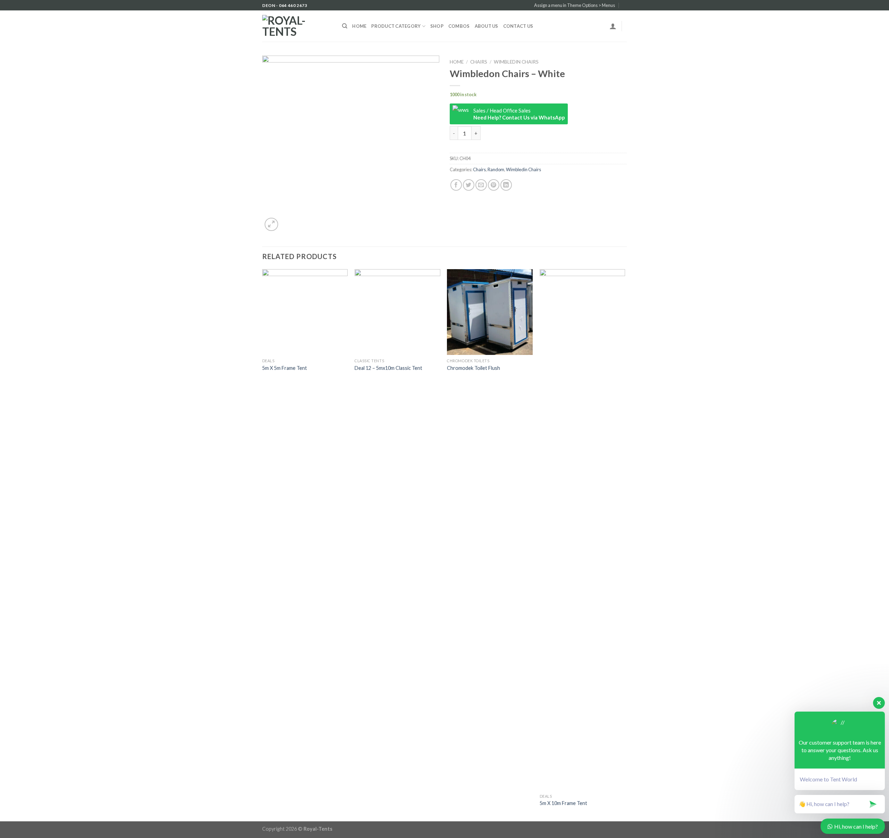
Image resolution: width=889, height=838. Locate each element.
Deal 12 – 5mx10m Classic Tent (388, 368)
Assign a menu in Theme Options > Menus (574, 5)
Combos (459, 26)
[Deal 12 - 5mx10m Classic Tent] (397, 312)
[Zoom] (271, 224)
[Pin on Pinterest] (493, 185)
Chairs (478, 62)
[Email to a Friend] (481, 185)
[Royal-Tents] (297, 26)
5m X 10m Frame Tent (563, 803)
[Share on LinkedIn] (506, 185)
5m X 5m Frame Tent (284, 368)
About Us (486, 26)
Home (359, 26)
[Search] (344, 26)
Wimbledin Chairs (516, 62)
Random (496, 169)
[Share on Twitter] (468, 185)
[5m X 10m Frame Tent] (582, 529)
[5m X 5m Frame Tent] (305, 312)
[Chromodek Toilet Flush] (490, 312)
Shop (436, 26)
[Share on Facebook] (456, 185)
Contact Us (518, 26)
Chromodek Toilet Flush (473, 368)
